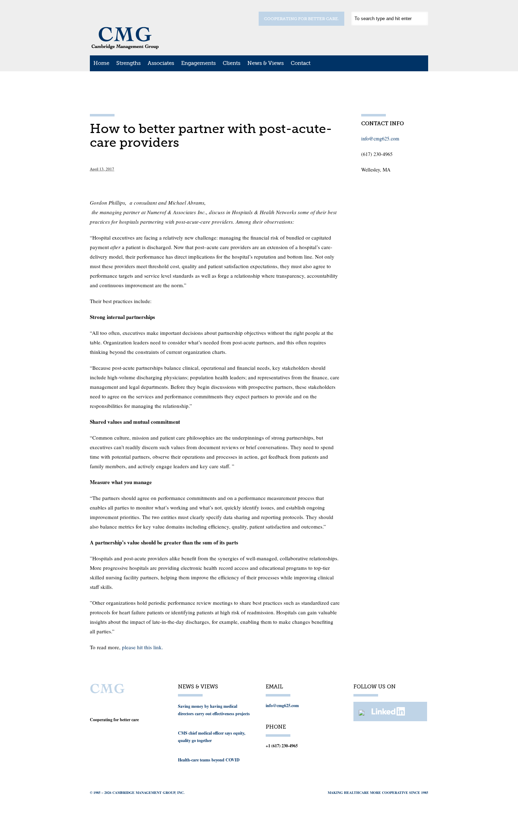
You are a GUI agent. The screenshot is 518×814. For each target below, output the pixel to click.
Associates (161, 63)
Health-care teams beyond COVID (209, 760)
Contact (300, 63)
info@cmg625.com (380, 138)
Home (101, 63)
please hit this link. (142, 647)
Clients (231, 63)
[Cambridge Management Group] (125, 47)
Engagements (198, 63)
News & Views (265, 63)
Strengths (128, 63)
